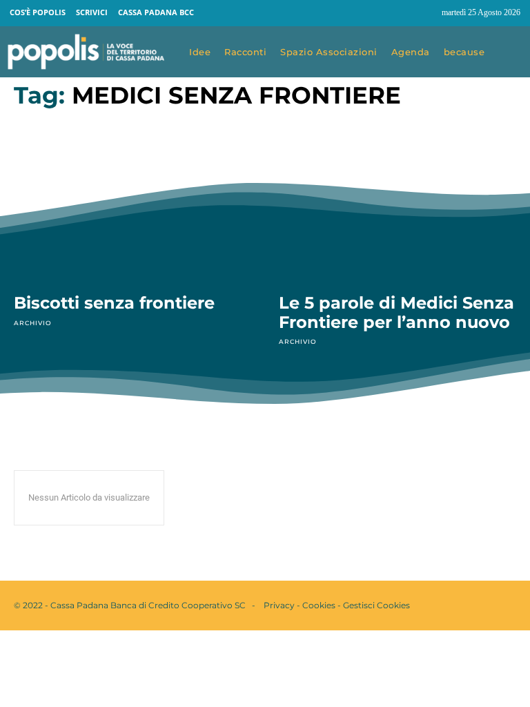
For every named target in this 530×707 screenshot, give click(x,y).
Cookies (318, 605)
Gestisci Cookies (376, 605)
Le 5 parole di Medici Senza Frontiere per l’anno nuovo (396, 312)
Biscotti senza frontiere (114, 303)
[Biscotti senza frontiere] (132, 208)
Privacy (279, 605)
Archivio (32, 323)
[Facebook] (399, 13)
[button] (510, 52)
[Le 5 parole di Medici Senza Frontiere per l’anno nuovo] (397, 208)
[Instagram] (425, 13)
